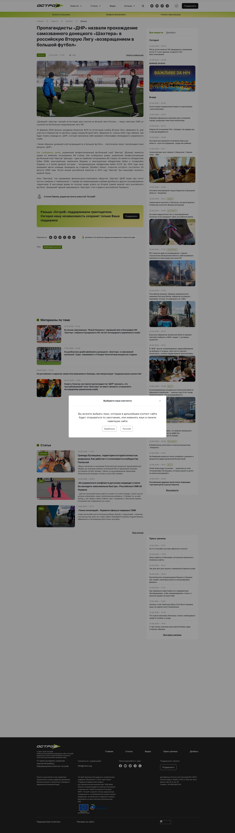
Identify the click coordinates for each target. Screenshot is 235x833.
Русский (127, 429)
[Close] (160, 400)
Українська (109, 429)
